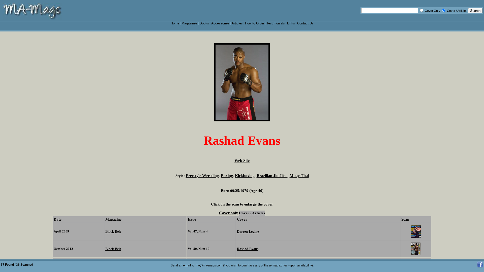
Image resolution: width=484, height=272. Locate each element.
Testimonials (275, 23)
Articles (237, 23)
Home (175, 23)
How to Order (254, 23)
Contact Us (305, 23)
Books (204, 23)
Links (291, 23)
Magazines (189, 23)
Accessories (220, 23)
